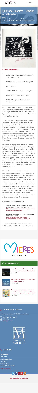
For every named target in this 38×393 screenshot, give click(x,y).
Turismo (10, 19)
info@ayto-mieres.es (8, 321)
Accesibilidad (25, 378)
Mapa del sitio (18, 378)
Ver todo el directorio (5, 368)
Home (3, 19)
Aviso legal (12, 378)
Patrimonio (16, 19)
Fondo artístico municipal (15, 20)
